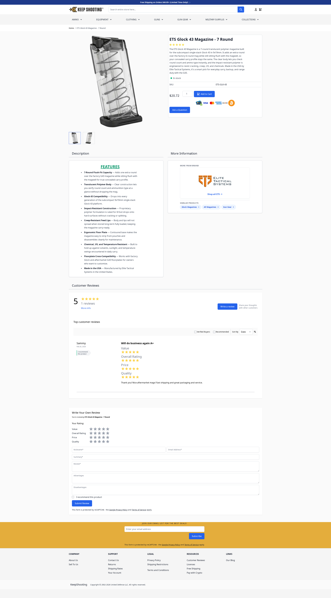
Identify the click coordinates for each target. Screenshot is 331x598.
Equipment (102, 19)
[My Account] (256, 9)
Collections (249, 19)
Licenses (191, 564)
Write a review (227, 306)
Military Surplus (214, 19)
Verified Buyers (203, 332)
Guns (157, 19)
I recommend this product (89, 497)
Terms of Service (139, 510)
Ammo (75, 19)
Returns (112, 564)
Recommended (222, 332)
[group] (177, 44)
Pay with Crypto (194, 572)
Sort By (235, 332)
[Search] (241, 10)
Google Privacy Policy (118, 510)
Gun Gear (182, 19)
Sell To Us (73, 564)
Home (71, 28)
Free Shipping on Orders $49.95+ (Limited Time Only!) (164, 2)
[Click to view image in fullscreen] (116, 82)
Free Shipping (193, 568)
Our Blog (230, 560)
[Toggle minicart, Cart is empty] (260, 9)
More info (86, 308)
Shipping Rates (115, 568)
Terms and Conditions (158, 570)
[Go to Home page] (86, 9)
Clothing (131, 19)
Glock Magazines (189, 207)
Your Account (114, 572)
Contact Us (113, 560)
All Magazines (210, 207)
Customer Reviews (196, 560)
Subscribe (197, 536)
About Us (73, 560)
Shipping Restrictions (157, 564)
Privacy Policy (154, 560)
